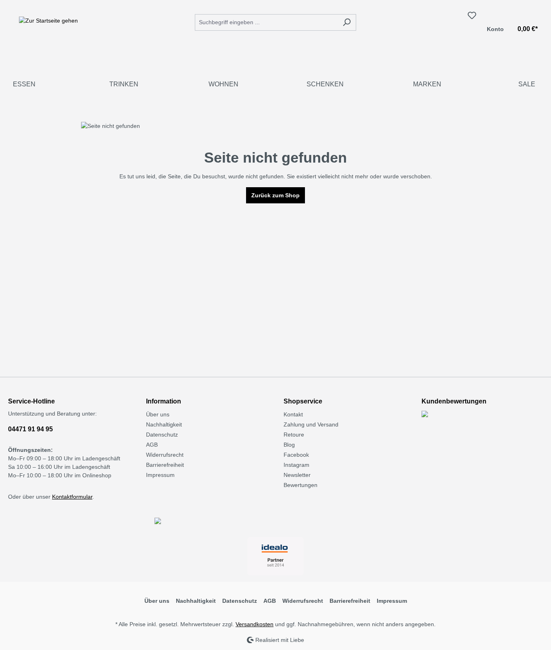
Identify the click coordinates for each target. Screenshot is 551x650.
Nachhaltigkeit (164, 424)
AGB (152, 444)
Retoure (294, 434)
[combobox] (266, 22)
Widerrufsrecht (165, 454)
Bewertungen (300, 485)
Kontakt (293, 414)
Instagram (296, 465)
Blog (289, 444)
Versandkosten (254, 624)
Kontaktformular (72, 496)
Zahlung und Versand (311, 424)
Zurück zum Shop (275, 195)
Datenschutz (162, 434)
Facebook (296, 454)
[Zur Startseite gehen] (48, 20)
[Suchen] (346, 22)
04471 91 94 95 (30, 429)
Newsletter (297, 475)
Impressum (160, 475)
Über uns (157, 414)
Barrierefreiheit (165, 465)
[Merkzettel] (472, 15)
